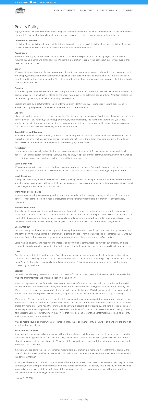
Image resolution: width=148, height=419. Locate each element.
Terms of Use (66, 399)
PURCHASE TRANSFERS (65, 10)
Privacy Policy (81, 399)
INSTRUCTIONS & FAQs (108, 10)
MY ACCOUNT (87, 10)
